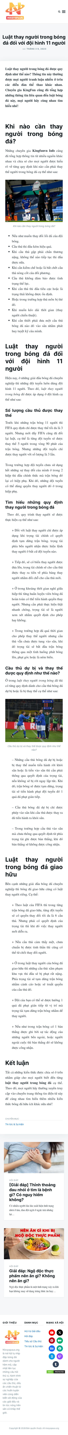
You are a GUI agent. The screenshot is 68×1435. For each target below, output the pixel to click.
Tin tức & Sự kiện (14, 1124)
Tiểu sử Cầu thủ (32, 1341)
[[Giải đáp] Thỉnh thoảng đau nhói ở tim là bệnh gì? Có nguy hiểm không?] (34, 1157)
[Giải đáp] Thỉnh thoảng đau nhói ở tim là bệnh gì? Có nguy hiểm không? (32, 1192)
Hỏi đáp (13, 1180)
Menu (63, 11)
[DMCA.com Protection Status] (55, 1372)
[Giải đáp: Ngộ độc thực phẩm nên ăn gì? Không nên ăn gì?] (34, 1243)
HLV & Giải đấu (32, 1331)
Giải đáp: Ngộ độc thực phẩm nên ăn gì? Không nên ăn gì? (32, 1275)
